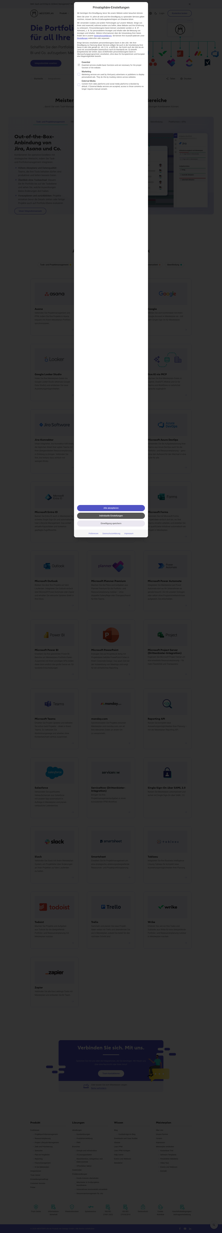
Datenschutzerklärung (103, 36)
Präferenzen (93, 533)
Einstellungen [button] (82, 38)
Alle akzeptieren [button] (111, 508)
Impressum (128, 533)
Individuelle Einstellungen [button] (111, 515)
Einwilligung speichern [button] (111, 523)
